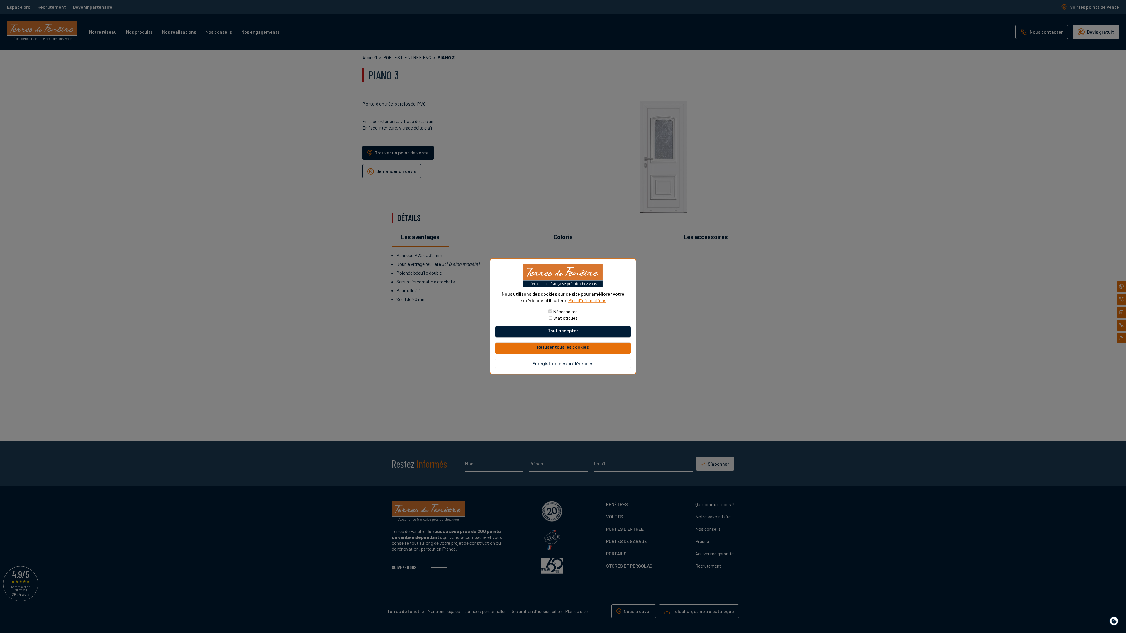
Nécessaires (565, 311)
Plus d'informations (587, 300)
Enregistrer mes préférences (563, 363)
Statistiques (565, 318)
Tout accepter (563, 330)
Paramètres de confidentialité (1115, 622)
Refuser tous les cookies (563, 347)
